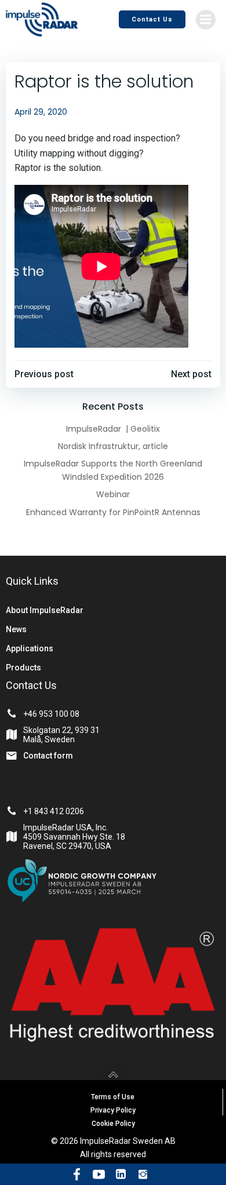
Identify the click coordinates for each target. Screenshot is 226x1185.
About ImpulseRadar (44, 610)
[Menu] (206, 20)
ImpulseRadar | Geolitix (113, 429)
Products (23, 667)
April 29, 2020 (40, 112)
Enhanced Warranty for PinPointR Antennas (113, 512)
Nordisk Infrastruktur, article (113, 446)
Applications (29, 648)
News (16, 629)
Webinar (113, 494)
